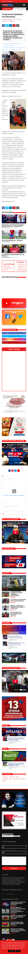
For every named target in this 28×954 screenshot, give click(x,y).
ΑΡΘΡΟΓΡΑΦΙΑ (11, 879)
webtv (18, 776)
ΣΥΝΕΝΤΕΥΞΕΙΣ (12, 776)
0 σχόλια (10, 640)
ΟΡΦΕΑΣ (4, 780)
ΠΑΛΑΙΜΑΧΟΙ (22, 778)
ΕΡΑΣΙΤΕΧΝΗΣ (16, 778)
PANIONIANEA (5, 778)
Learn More (11, 951)
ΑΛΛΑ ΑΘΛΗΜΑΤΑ (5, 881)
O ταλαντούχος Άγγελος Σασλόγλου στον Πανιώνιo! (15, 636)
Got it (18, 951)
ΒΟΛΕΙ (23, 877)
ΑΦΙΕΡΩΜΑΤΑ (5, 776)
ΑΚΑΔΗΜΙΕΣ (4, 879)
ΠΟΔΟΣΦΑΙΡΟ (5, 877)
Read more (16, 639)
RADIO (10, 778)
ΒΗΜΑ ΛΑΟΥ (11, 883)
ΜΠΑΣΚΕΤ (11, 877)
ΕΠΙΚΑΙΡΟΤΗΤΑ (17, 877)
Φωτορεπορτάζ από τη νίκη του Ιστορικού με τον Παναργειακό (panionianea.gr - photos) (16, 764)
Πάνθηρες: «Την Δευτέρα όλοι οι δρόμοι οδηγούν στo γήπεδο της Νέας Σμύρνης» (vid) (16, 739)
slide (23, 8)
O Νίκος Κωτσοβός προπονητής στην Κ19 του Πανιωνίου (16, 643)
